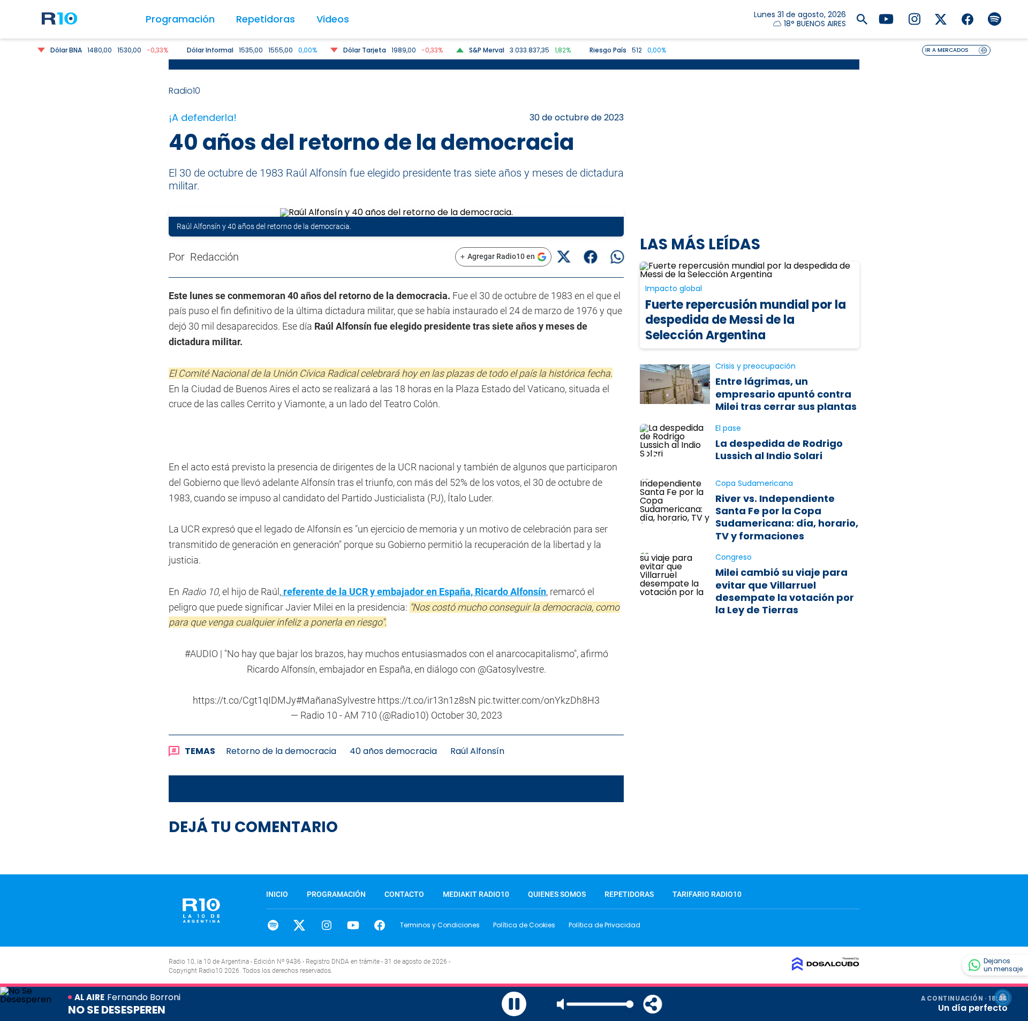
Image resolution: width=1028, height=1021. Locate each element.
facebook (380, 925)
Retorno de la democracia (281, 751)
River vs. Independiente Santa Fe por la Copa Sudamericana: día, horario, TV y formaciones (786, 517)
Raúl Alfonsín (477, 751)
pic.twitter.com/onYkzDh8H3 (539, 700)
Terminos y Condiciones (440, 924)
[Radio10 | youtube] (886, 18)
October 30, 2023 (466, 715)
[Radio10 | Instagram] (914, 18)
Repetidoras (265, 19)
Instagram (326, 925)
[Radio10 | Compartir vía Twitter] (563, 256)
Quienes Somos (557, 894)
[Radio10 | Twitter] (941, 18)
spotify (272, 925)
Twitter (299, 925)
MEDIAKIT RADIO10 (476, 894)
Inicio (277, 894)
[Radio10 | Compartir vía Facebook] (590, 256)
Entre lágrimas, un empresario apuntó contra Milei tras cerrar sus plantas (786, 394)
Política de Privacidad (604, 924)
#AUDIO (201, 653)
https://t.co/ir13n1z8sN (426, 700)
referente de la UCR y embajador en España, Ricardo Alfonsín (413, 591)
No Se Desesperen (116, 1009)
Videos (332, 19)
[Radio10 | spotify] (994, 18)
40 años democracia (393, 751)
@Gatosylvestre (511, 669)
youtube (353, 925)
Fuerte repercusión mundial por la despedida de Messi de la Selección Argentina (745, 320)
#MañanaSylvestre (335, 700)
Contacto (404, 894)
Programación (180, 19)
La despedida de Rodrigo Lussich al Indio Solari (779, 449)
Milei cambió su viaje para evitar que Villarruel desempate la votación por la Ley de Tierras (784, 591)
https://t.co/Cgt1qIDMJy (244, 700)
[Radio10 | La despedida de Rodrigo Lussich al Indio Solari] (675, 446)
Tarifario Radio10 (707, 894)
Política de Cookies (524, 924)
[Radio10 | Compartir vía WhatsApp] (617, 256)
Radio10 (185, 91)
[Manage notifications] (1002, 997)
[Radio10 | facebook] (967, 18)
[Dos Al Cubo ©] (825, 968)
